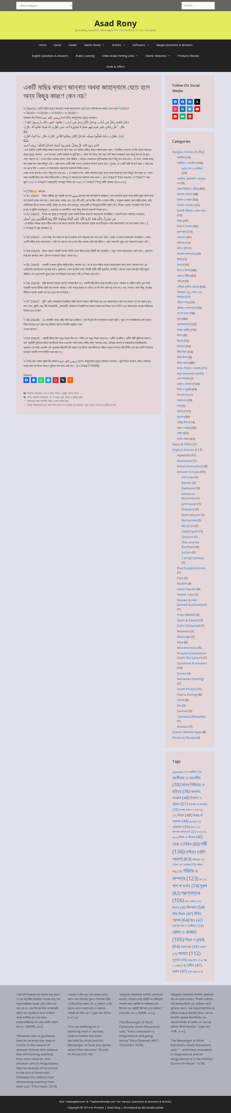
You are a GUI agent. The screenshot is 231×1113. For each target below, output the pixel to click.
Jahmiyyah (189, 504)
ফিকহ (180, 335)
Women (182, 726)
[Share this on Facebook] (26, 380)
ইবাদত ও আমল (184, 200)
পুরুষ (179, 319)
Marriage (183, 637)
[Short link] (63, 380)
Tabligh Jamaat (193, 558)
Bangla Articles (183, 152)
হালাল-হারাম (73, 393)
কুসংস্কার (181, 232)
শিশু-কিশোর (182, 395)
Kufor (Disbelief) (188, 626)
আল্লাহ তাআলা (184, 194)
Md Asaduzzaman (153, 1107)
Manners (183, 631)
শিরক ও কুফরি (71, 397)
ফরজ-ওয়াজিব (183, 330)
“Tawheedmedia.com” (102, 1101)
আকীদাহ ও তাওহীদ (186, 163)
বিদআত (196, 907)
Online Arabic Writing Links (118, 55)
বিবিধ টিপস (182, 357)
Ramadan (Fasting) (190, 679)
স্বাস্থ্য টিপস (183, 422)
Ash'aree (188, 477)
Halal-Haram (186, 589)
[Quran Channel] (175, 116)
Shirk (180, 700)
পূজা (62, 397)
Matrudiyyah (191, 515)
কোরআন (181, 237)
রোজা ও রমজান (184, 384)
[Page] (183, 102)
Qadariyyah (190, 531)
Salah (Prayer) (187, 689)
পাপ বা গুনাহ (48, 393)
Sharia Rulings (187, 694)
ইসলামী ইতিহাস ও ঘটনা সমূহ (191, 211)
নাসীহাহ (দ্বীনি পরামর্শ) (188, 287)
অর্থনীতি (181, 157)
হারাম (81, 397)
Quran (57, 45)
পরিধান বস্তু (183, 302)
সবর (179, 406)
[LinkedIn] (183, 109)
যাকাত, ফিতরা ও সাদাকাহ (189, 368)
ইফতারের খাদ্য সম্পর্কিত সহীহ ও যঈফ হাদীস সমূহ (47, 401)
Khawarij (188, 509)
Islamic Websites (156, 55)
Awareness (184, 461)
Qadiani (187, 537)
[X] (197, 102)
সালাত (180, 411)
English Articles (183, 450)
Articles (116, 45)
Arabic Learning (85, 55)
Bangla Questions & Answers (174, 45)
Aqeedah (183, 455)
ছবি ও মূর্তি (182, 248)
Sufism (186, 552)
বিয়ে (196, 920)
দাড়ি (175, 837)
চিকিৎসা (180, 243)
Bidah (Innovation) (190, 466)
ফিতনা (180, 341)
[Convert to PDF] (55, 380)
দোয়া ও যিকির (183, 276)
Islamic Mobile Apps (187, 732)
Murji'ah (188, 526)
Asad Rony (115, 23)
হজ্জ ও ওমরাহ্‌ (183, 428)
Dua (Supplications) (191, 568)
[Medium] (183, 116)
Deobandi (189, 488)
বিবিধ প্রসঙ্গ (182, 363)
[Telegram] (48, 380)
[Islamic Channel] (197, 109)
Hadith (72, 45)
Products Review (188, 55)
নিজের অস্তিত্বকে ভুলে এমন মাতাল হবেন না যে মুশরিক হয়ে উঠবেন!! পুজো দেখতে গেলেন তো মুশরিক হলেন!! (71, 405)
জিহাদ (180, 259)
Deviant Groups (188, 472)
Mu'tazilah (189, 520)
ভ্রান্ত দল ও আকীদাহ (192, 168)
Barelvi (186, 483)
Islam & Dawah (188, 620)
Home (42, 45)
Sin (179, 705)
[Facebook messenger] (34, 380)
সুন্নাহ (180, 417)
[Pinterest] (190, 116)
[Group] (190, 102)
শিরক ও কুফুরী (61, 393)
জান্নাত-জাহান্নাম (34, 393)
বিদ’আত (181, 346)
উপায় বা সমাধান (184, 226)
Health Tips (185, 594)
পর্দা (202, 879)
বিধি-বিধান (182, 352)
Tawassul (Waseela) (191, 716)
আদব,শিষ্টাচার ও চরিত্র (188, 189)
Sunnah (182, 711)
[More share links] (70, 380)
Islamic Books (92, 45)
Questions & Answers (192, 663)
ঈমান (29, 397)
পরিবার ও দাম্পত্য (185, 308)
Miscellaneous (187, 648)
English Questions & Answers (50, 55)
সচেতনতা (181, 400)
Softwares (138, 45)
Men (180, 642)
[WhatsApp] (41, 380)
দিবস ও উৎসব (183, 270)
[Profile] (175, 102)
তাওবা (180, 265)
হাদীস (179, 433)
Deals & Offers (115, 66)
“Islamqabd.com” (75, 1101)
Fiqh (180, 578)
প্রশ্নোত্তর (183, 324)
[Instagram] (175, 109)
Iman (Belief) (186, 615)
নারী (179, 281)
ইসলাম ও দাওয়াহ (185, 205)
